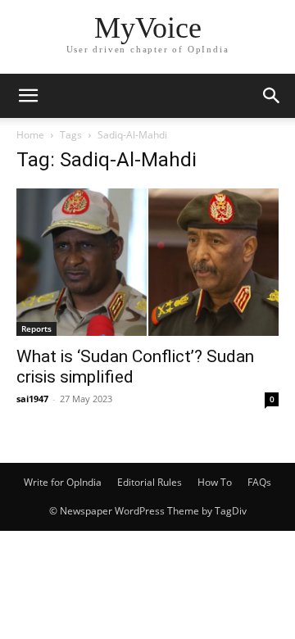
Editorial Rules (149, 482)
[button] (28, 96)
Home (30, 135)
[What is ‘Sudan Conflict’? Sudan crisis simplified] (147, 262)
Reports (36, 328)
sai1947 (32, 398)
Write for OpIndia (63, 482)
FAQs (259, 482)
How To (214, 482)
